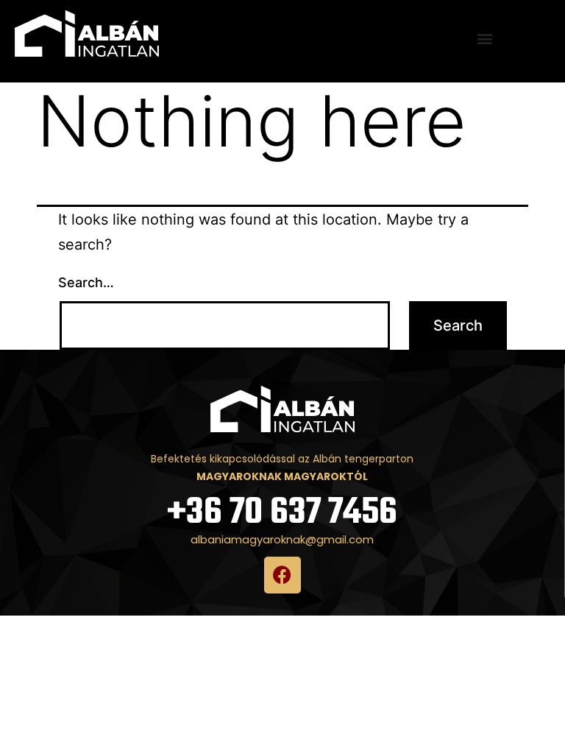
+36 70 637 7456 (282, 513)
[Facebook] (282, 575)
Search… (86, 282)
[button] (485, 39)
